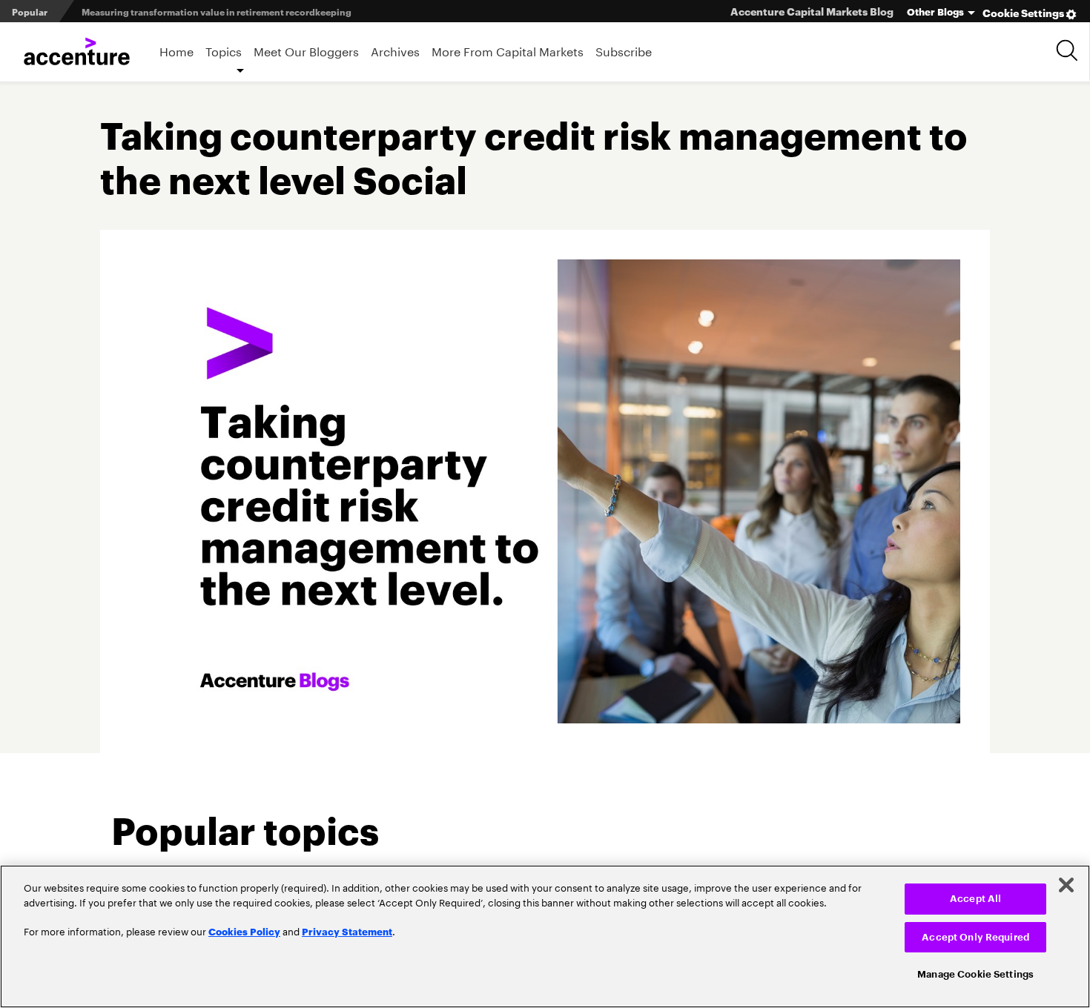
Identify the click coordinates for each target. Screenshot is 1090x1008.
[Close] (1066, 885)
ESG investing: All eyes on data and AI (164, 21)
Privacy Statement (347, 931)
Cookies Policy (244, 931)
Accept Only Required (975, 937)
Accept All (975, 898)
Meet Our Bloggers (306, 50)
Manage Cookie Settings (975, 974)
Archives (395, 50)
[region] (545, 936)
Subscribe (623, 50)
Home (176, 50)
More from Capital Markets (508, 50)
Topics (223, 50)
